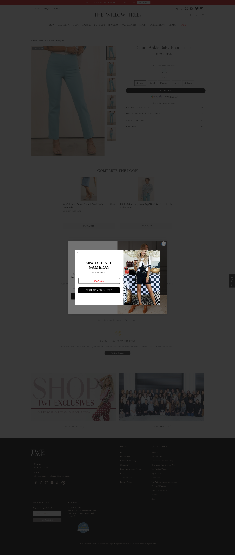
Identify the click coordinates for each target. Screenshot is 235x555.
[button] (99, 281)
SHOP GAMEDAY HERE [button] (99, 290)
